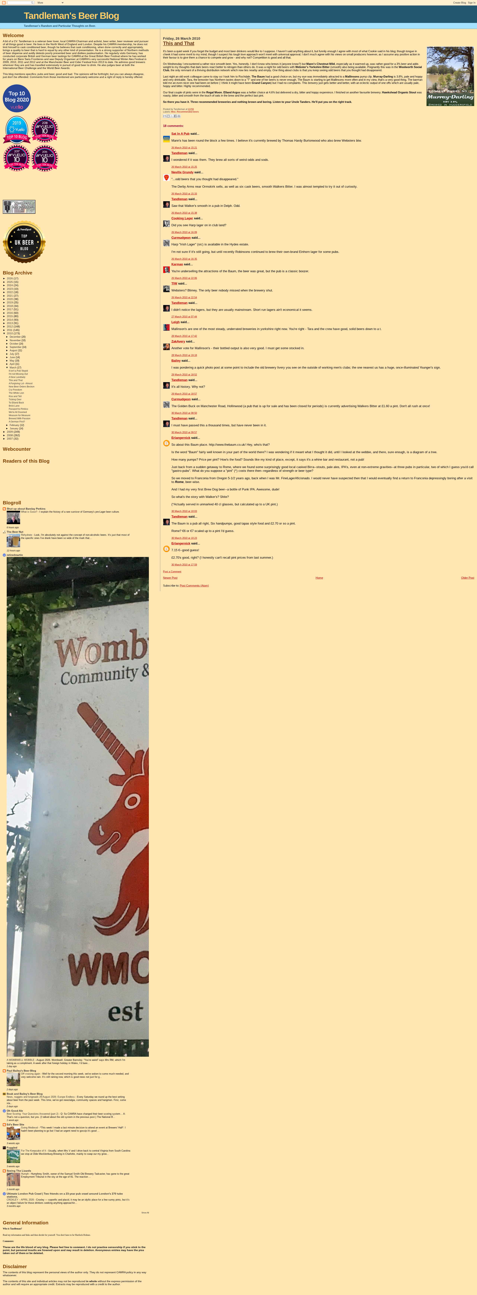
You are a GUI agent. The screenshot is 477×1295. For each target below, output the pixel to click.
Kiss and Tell (15, 396)
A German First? (17, 421)
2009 (10, 431)
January (14, 428)
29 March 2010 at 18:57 (184, 393)
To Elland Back (16, 402)
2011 (10, 330)
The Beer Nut (15, 531)
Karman (177, 264)
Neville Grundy (182, 172)
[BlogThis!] (168, 116)
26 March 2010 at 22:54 (184, 297)
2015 (10, 316)
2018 (10, 306)
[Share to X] (172, 116)
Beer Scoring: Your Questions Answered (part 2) (33, 1113)
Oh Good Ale (15, 1110)
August (14, 350)
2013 (10, 323)
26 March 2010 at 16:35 (184, 259)
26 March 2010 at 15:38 (184, 212)
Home (319, 577)
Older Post (467, 577)
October (14, 343)
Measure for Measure (19, 415)
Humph (25, 1173)
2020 (10, 299)
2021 (10, 295)
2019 (10, 302)
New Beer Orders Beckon (21, 386)
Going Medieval (30, 1127)
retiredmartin (15, 555)
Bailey (176, 360)
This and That (178, 43)
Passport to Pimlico (18, 409)
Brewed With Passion (19, 418)
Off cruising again (31, 1073)
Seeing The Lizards (19, 1170)
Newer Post (170, 577)
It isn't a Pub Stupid (18, 370)
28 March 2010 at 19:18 (184, 355)
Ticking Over (15, 399)
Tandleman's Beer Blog (71, 15)
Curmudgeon (181, 237)
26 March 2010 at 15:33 (184, 193)
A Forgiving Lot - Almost (20, 383)
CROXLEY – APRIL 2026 (21, 1199)
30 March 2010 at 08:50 (184, 413)
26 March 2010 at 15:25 (184, 166)
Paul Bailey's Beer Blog (21, 1070)
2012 (10, 326)
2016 (10, 313)
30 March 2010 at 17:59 (184, 564)
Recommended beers (188, 111)
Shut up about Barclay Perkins (26, 508)
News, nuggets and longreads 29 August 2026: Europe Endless (41, 1096)
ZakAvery (178, 341)
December (15, 336)
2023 (10, 289)
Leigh (175, 322)
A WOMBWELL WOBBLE (21, 1060)
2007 (10, 438)
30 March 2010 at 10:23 (184, 538)
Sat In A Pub (180, 133)
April (12, 364)
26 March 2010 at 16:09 (184, 232)
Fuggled (12, 1147)
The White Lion (16, 393)
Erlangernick (180, 438)
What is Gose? (29, 511)
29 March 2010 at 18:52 (184, 374)
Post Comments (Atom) (194, 585)
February (15, 425)
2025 (10, 282)
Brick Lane (14, 406)
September (16, 347)
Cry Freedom (15, 389)
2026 (10, 278)
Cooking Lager (182, 218)
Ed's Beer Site (15, 1124)
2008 (10, 435)
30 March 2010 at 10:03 (184, 511)
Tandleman (179, 153)
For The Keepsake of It (34, 1150)
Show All (145, 1213)
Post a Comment (172, 571)
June (13, 357)
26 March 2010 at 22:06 (184, 278)
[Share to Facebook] (175, 116)
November (15, 340)
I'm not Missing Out (18, 374)
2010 (10, 333)
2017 (10, 309)
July (12, 354)
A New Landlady (17, 377)
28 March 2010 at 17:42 (184, 336)
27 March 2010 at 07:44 (184, 316)
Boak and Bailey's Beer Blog (25, 1093)
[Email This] (165, 116)
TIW (174, 283)
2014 (10, 319)
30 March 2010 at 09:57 (184, 432)
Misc (173, 111)
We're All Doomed (18, 412)
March (13, 367)
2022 (10, 292)
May (12, 360)
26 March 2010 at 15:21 (184, 147)
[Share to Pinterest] (179, 116)
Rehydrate (27, 534)
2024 (10, 285)
